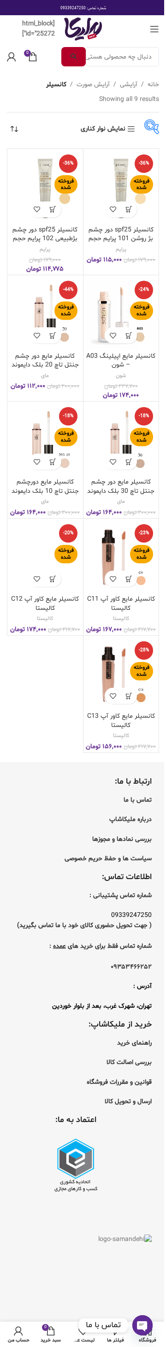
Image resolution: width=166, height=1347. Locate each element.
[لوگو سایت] (83, 29)
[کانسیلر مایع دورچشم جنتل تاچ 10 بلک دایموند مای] (45, 439)
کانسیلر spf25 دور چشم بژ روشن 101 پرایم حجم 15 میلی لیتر (121, 238)
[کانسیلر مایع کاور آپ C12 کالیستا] (45, 556)
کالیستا (121, 618)
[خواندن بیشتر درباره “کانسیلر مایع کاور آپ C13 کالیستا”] (129, 696)
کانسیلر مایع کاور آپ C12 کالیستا (45, 604)
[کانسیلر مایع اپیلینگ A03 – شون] (121, 313)
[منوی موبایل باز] (154, 29)
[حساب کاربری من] (11, 56)
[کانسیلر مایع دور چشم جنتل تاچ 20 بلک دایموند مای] (45, 313)
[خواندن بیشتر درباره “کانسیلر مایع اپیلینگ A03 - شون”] (129, 335)
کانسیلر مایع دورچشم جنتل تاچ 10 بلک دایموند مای (45, 491)
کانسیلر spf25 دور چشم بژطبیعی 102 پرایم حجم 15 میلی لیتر (44, 238)
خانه (153, 84)
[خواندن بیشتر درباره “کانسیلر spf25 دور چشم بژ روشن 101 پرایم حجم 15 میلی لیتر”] (129, 209)
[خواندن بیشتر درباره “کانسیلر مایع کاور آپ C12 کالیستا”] (53, 579)
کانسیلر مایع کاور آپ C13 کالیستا (121, 721)
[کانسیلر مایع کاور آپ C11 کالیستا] (121, 556)
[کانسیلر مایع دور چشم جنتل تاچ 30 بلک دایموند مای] (121, 439)
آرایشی (128, 84)
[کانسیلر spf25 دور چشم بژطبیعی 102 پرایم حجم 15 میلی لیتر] (45, 186)
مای (45, 375)
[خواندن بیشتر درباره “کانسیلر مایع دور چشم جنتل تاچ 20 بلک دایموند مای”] (53, 335)
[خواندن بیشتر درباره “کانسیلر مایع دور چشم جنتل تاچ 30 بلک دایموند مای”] (129, 462)
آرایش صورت (93, 84)
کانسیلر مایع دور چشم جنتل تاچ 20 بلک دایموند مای (45, 365)
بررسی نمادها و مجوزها (122, 839)
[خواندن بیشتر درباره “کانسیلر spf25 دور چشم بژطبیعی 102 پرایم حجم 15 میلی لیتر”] (53, 209)
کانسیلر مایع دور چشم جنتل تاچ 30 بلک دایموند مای (120, 491)
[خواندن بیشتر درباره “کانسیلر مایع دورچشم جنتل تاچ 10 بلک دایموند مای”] (53, 462)
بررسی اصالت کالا (129, 1062)
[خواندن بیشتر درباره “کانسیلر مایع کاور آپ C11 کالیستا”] (129, 579)
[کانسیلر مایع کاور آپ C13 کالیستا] (121, 673)
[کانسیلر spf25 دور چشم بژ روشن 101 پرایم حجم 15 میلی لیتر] (121, 186)
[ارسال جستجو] (73, 56)
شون (121, 375)
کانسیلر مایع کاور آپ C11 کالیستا (121, 604)
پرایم (121, 249)
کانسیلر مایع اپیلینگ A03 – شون (120, 361)
